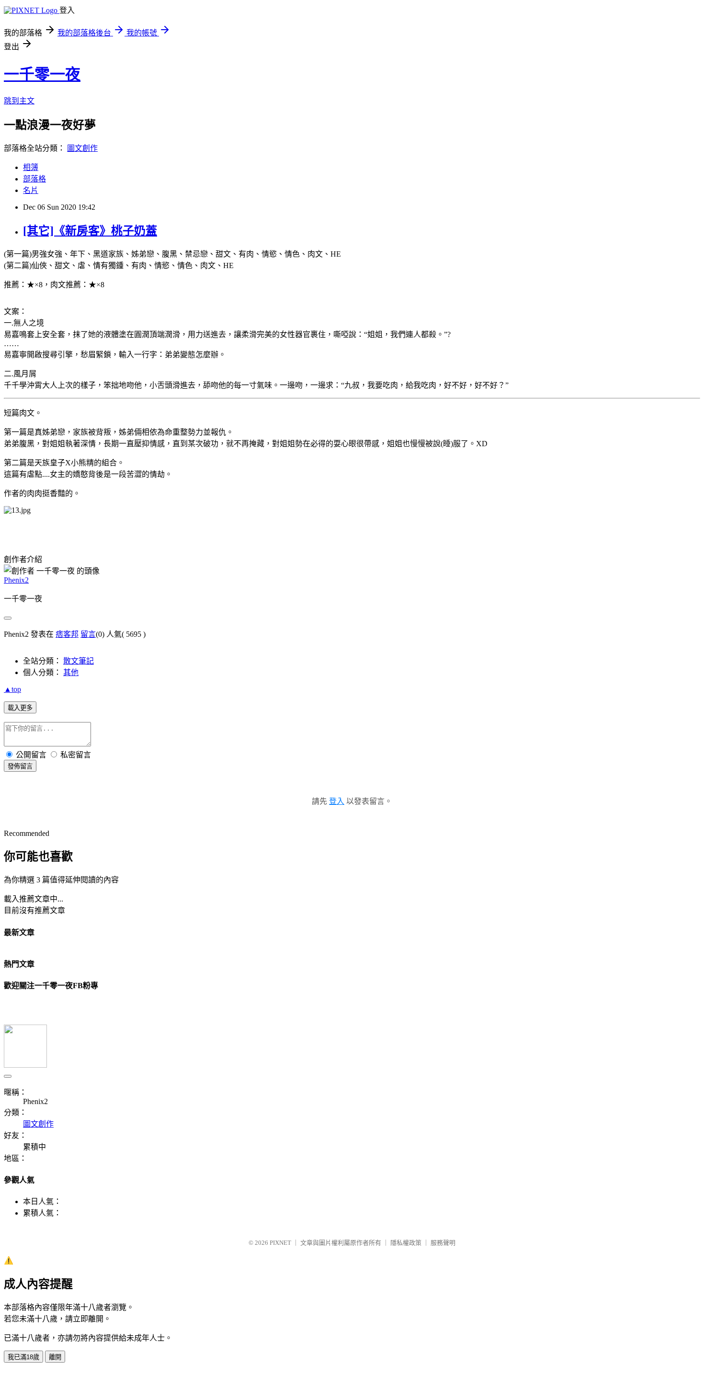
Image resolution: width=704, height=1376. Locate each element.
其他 (71, 672)
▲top (12, 689)
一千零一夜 (42, 74)
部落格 (34, 179)
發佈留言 (20, 766)
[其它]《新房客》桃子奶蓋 (90, 231)
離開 (55, 1357)
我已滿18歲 (23, 1357)
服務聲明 (443, 1242)
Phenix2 (16, 580)
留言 (88, 634)
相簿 (30, 167)
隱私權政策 (405, 1242)
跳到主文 (19, 101)
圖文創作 (82, 148)
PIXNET (280, 1242)
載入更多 (20, 707)
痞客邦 (67, 634)
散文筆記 (78, 661)
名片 (30, 190)
